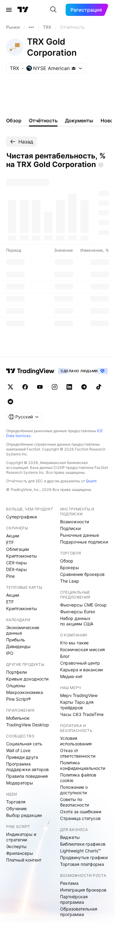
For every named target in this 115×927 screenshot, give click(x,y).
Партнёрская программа (74, 899)
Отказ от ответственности (77, 753)
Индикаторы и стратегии (21, 837)
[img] (73, 68)
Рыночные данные (79, 535)
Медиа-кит (71, 676)
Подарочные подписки (84, 541)
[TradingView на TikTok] (98, 387)
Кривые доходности (27, 678)
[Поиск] (53, 10)
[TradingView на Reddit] (10, 401)
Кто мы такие (74, 642)
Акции (12, 535)
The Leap (69, 581)
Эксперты (16, 846)
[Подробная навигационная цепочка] (31, 27)
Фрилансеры (19, 853)
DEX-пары (16, 569)
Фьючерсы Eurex (77, 611)
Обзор (66, 560)
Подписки (70, 528)
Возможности (74, 521)
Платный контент (23, 859)
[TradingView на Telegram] (84, 387)
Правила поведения (27, 776)
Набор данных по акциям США (76, 621)
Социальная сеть (24, 743)
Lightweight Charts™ (80, 850)
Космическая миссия (82, 649)
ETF (10, 542)
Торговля (15, 801)
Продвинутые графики (84, 857)
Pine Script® (18, 699)
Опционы (15, 685)
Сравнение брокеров (82, 574)
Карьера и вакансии (81, 669)
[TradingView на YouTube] (40, 387)
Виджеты (70, 837)
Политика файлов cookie (78, 777)
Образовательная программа (78, 911)
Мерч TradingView (79, 695)
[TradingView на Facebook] (25, 387)
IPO (9, 653)
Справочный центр (80, 663)
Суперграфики (21, 516)
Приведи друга (22, 757)
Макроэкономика (24, 692)
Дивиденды (18, 646)
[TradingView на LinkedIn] (69, 387)
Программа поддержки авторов (27, 766)
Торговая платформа (82, 864)
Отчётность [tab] (43, 120)
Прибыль (15, 639)
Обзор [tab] (13, 120)
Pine (10, 576)
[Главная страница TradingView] (23, 10)
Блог (65, 656)
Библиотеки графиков (82, 844)
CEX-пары (16, 562)
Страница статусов (80, 818)
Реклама (69, 883)
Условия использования (76, 741)
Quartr (91, 481)
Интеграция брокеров (83, 889)
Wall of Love (18, 750)
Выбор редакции (24, 815)
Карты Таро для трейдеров (77, 704)
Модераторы (19, 782)
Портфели (16, 672)
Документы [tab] (79, 120)
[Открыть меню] (9, 10)
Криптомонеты (21, 555)
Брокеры (69, 567)
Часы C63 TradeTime (82, 714)
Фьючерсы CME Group (83, 604)
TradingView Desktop (27, 724)
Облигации (17, 549)
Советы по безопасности (74, 802)
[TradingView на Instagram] (54, 387)
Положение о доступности (74, 789)
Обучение (16, 808)
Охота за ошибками (80, 811)
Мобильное (17, 718)
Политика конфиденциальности (82, 765)
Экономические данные (22, 630)
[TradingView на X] (10, 387)
